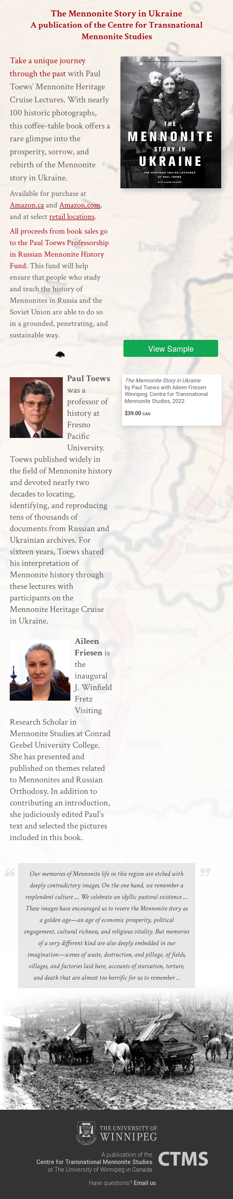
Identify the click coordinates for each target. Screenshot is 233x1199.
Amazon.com (79, 205)
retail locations (72, 216)
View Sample (171, 348)
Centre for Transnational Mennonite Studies (94, 1162)
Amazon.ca (27, 205)
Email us (145, 1183)
